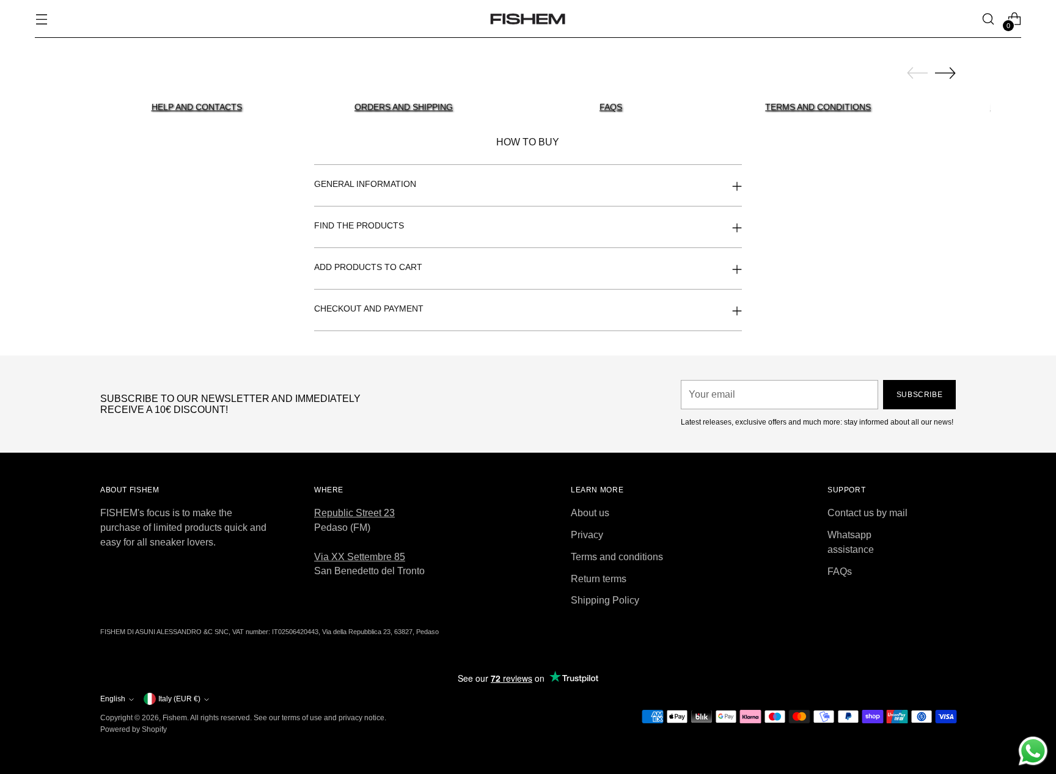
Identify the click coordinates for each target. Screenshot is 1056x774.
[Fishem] (528, 19)
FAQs (839, 571)
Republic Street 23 (354, 513)
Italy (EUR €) (179, 699)
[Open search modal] (988, 19)
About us (590, 513)
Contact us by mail (867, 513)
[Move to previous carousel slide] (917, 73)
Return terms (598, 579)
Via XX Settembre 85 (359, 557)
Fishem (175, 718)
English (112, 699)
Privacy (587, 535)
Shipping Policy (605, 600)
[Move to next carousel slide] (945, 72)
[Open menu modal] (41, 19)
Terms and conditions (617, 557)
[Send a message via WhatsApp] (1033, 751)
